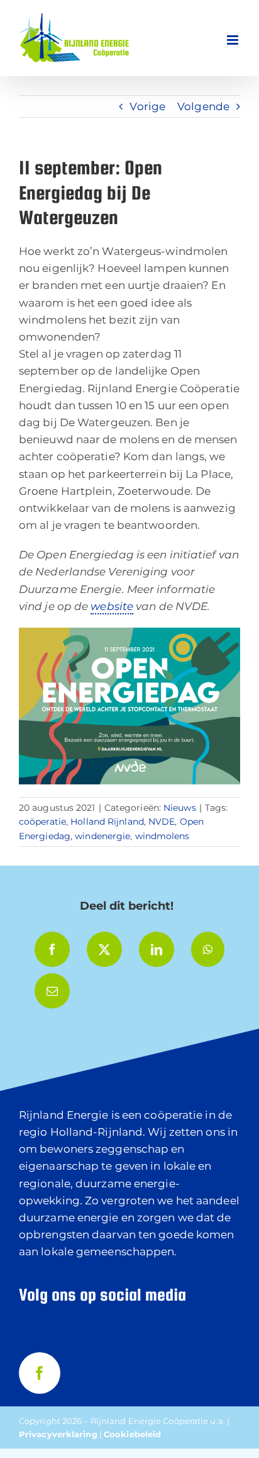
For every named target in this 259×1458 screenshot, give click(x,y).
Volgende (203, 106)
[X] (104, 949)
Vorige (147, 106)
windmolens (162, 836)
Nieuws (179, 807)
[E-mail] (52, 991)
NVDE (161, 821)
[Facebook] (52, 949)
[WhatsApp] (208, 949)
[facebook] (39, 1373)
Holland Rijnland (107, 821)
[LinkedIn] (156, 949)
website (112, 606)
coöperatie (42, 821)
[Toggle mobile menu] (233, 40)
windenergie (102, 836)
